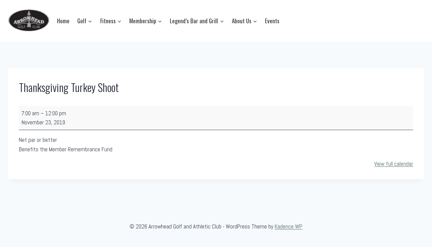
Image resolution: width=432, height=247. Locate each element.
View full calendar (393, 163)
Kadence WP (288, 226)
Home (63, 21)
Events (272, 21)
